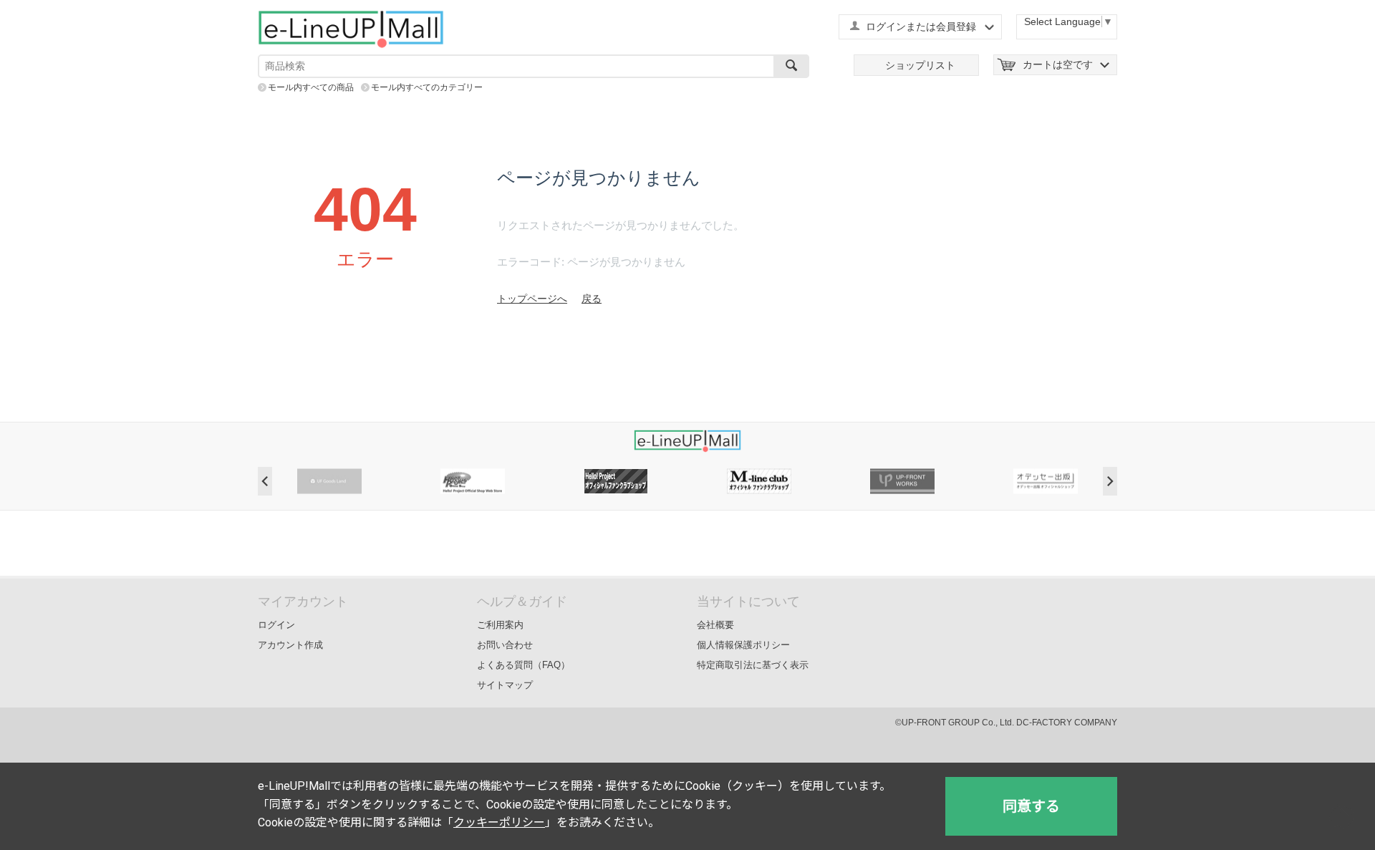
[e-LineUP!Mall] (351, 28)
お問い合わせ (505, 644)
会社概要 (715, 624)
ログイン (276, 624)
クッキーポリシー (499, 822)
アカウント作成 (290, 644)
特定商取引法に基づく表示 (753, 665)
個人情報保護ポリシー (743, 644)
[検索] (791, 66)
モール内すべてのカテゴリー (427, 87)
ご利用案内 (500, 624)
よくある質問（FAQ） (523, 665)
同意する (1031, 806)
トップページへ (532, 298)
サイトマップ (505, 685)
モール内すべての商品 (311, 87)
